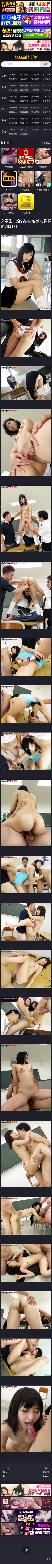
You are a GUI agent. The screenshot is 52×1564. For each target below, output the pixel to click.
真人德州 (24, 74)
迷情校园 (13, 123)
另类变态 (46, 101)
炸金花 (24, 79)
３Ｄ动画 (46, 85)
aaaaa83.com (26, 57)
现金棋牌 (35, 79)
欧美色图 (35, 107)
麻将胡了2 (12, 79)
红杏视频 (13, 134)
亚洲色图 (24, 107)
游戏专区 (46, 74)
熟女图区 (35, 112)
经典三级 (24, 101)
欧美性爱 (46, 96)
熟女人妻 (13, 90)
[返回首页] (48, 1558)
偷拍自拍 (24, 96)
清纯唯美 (24, 112)
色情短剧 (24, 134)
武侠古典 (46, 118)
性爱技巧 (46, 123)
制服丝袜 (13, 101)
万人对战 (35, 74)
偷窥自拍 (13, 107)
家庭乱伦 (24, 118)
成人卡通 (35, 96)
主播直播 (35, 90)
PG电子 (13, 74)
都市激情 (13, 118)
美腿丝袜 (13, 112)
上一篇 (7, 1472)
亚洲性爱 (13, 96)
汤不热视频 (46, 129)
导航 (3, 131)
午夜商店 (24, 129)
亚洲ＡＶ (13, 85)
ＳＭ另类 (46, 90)
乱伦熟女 (35, 101)
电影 (3, 98)
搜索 (46, 64)
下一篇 (45, 1472)
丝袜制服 (24, 90)
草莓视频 (35, 129)
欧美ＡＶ (35, 85)
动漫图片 (46, 107)
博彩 (3, 76)
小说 (3, 120)
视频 (3, 87)
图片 (3, 109)
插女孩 (13, 129)
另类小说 (24, 123)
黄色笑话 (35, 123)
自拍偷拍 (24, 85)
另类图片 (46, 112)
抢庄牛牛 (46, 79)
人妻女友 (35, 118)
